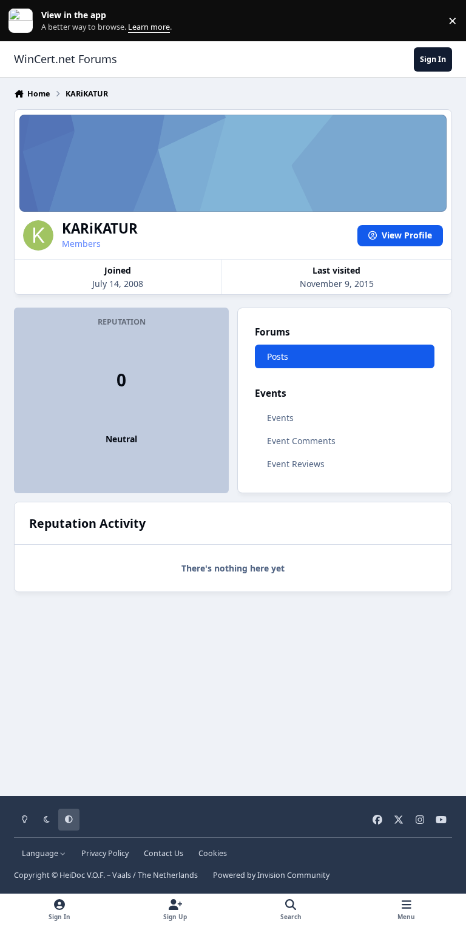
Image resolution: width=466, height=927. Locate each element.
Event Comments (301, 441)
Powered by (271, 875)
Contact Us (163, 853)
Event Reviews (296, 464)
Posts (277, 356)
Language (41, 853)
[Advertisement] (233, 690)
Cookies (212, 853)
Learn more (23, 21)
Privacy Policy (105, 853)
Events (280, 417)
